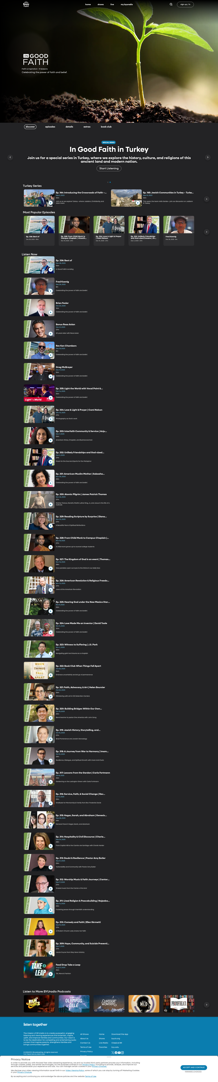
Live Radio (103, 1043)
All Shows (84, 1034)
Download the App (119, 1034)
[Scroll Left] (10, 157)
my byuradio (127, 5)
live (112, 5)
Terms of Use (85, 1047)
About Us (84, 1039)
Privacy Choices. (99, 1066)
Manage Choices (193, 1072)
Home (101, 1034)
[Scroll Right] (208, 157)
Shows (102, 1039)
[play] (50, 203)
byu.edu (115, 1047)
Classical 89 (116, 1043)
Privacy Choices (24, 1072)
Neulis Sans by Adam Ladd (36, 1054)
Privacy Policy (86, 1052)
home (88, 5)
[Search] (171, 4)
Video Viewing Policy (75, 1071)
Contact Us (85, 1043)
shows (101, 5)
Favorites (103, 1047)
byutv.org (115, 1039)
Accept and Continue (194, 1067)
